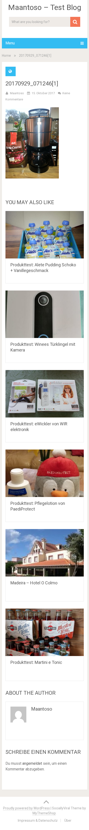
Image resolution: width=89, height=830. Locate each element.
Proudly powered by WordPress (26, 808)
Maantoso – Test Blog (44, 7)
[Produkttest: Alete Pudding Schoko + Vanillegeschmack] (44, 234)
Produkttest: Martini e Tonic (36, 662)
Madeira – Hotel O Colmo (33, 582)
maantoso (17, 93)
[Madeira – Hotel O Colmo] (44, 553)
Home (6, 55)
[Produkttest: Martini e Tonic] (44, 632)
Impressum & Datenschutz (38, 820)
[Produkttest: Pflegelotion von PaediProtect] (44, 473)
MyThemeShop (44, 813)
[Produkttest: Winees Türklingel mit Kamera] (44, 314)
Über (67, 820)
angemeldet (32, 763)
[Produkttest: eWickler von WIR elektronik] (44, 393)
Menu (10, 43)
